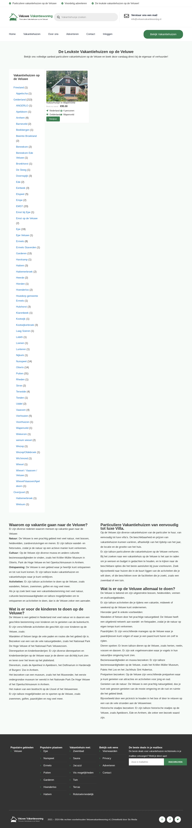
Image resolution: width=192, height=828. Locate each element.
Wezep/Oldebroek (26, 452)
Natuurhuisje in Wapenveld (60, 102)
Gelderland (20, 99)
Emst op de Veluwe (27, 218)
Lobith (19, 337)
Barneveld (21, 123)
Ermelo (20, 241)
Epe (18, 229)
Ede (18, 182)
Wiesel (20, 464)
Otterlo (20, 367)
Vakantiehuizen (31, 34)
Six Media (132, 819)
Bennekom (22, 146)
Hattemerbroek (24, 271)
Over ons (53, 34)
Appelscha (22, 93)
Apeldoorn (21, 111)
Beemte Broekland (26, 136)
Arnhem (20, 117)
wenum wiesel (24, 440)
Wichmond (22, 458)
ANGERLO (22, 105)
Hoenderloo (22, 289)
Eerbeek (20, 188)
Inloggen (107, 34)
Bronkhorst (22, 163)
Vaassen (21, 409)
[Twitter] (178, 819)
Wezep (20, 446)
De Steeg (21, 169)
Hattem (20, 265)
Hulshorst (21, 306)
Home (12, 34)
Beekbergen (22, 129)
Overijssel (19, 492)
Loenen (20, 343)
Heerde (20, 277)
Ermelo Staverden (26, 247)
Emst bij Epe (23, 212)
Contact (90, 34)
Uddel (19, 403)
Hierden (20, 283)
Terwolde (21, 391)
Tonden (20, 397)
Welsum (20, 504)
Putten (19, 373)
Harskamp (22, 259)
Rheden (20, 379)
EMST (19, 206)
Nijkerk (20, 355)
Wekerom (21, 434)
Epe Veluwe (22, 235)
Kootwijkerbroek (25, 325)
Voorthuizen (22, 422)
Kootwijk (21, 318)
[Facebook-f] (170, 819)
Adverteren (72, 34)
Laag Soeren (23, 331)
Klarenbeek (22, 312)
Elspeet (20, 194)
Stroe (19, 385)
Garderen (21, 253)
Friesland (19, 87)
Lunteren (21, 349)
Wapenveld (22, 428)
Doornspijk (22, 175)
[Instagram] (162, 819)
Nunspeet (21, 361)
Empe (19, 200)
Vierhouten (22, 415)
